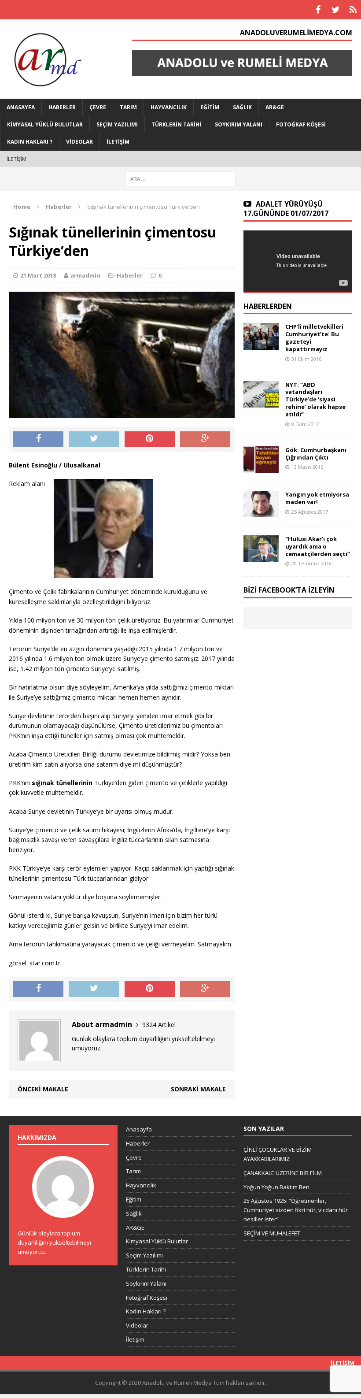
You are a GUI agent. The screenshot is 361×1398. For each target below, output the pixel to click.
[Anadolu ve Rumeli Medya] (57, 59)
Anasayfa (21, 107)
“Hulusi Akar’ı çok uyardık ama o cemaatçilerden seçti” (317, 546)
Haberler (62, 107)
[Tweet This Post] (94, 439)
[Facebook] (318, 9)
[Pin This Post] (150, 439)
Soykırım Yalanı (238, 124)
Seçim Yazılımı (117, 124)
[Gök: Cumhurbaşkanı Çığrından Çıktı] (261, 467)
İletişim (118, 141)
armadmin (85, 275)
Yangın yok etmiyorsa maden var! (317, 498)
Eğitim (209, 107)
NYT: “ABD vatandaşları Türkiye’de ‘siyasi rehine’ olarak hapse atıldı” (315, 400)
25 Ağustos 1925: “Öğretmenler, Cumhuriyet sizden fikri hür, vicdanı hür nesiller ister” (295, 1210)
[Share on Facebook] (38, 439)
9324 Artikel (159, 1024)
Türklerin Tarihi (176, 124)
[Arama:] (180, 178)
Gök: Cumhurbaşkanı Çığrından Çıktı (315, 453)
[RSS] (353, 9)
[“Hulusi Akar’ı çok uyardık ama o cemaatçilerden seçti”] (261, 556)
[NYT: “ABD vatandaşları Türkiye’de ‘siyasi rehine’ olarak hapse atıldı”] (261, 402)
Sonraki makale (198, 1089)
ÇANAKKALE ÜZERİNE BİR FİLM (282, 1173)
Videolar (79, 141)
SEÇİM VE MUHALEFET (271, 1233)
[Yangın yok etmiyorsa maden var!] (261, 512)
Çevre (97, 107)
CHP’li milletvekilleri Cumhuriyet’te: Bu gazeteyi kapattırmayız (314, 338)
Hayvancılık (169, 107)
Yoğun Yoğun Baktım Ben (276, 1187)
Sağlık (242, 107)
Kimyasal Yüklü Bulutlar (45, 124)
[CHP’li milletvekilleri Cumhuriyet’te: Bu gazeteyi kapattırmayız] (261, 344)
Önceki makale (43, 1089)
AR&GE (274, 107)
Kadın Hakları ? (29, 141)
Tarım (128, 107)
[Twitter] (335, 9)
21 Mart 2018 (38, 275)
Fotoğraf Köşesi (301, 124)
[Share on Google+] (205, 439)
